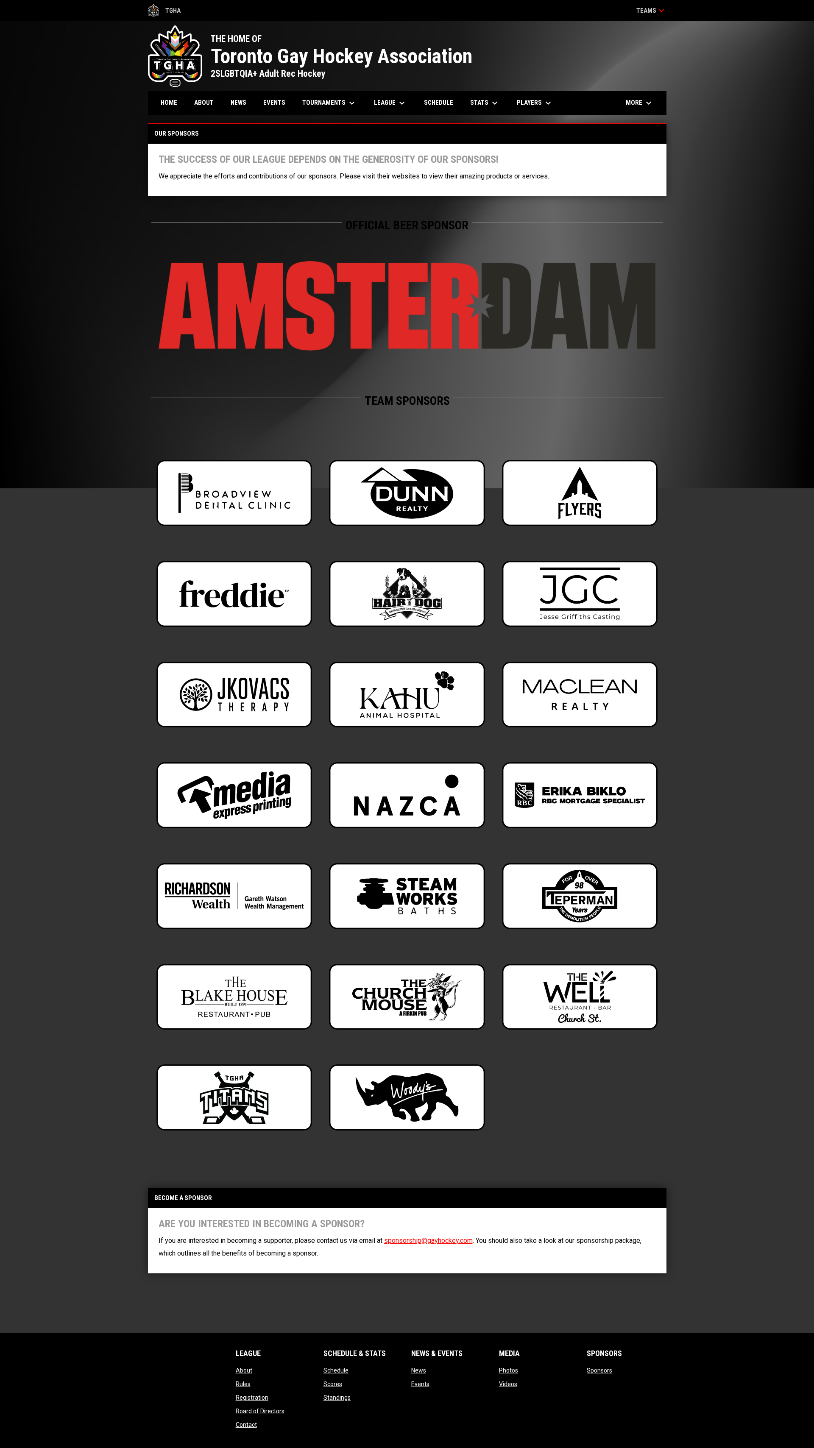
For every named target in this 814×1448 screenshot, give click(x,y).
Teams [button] (651, 11)
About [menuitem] (204, 102)
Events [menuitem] (274, 102)
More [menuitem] (640, 103)
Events (420, 1384)
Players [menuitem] (535, 103)
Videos (508, 1384)
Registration (252, 1397)
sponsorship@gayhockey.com (428, 1240)
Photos (508, 1370)
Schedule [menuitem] (438, 102)
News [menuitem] (238, 102)
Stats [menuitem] (485, 103)
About (244, 1370)
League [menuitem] (390, 103)
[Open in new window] (407, 306)
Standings (337, 1397)
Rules (243, 1384)
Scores (332, 1384)
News (418, 1370)
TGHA (164, 12)
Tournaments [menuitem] (329, 103)
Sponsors (599, 1370)
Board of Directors (260, 1411)
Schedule (335, 1370)
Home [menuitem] (169, 102)
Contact (246, 1424)
